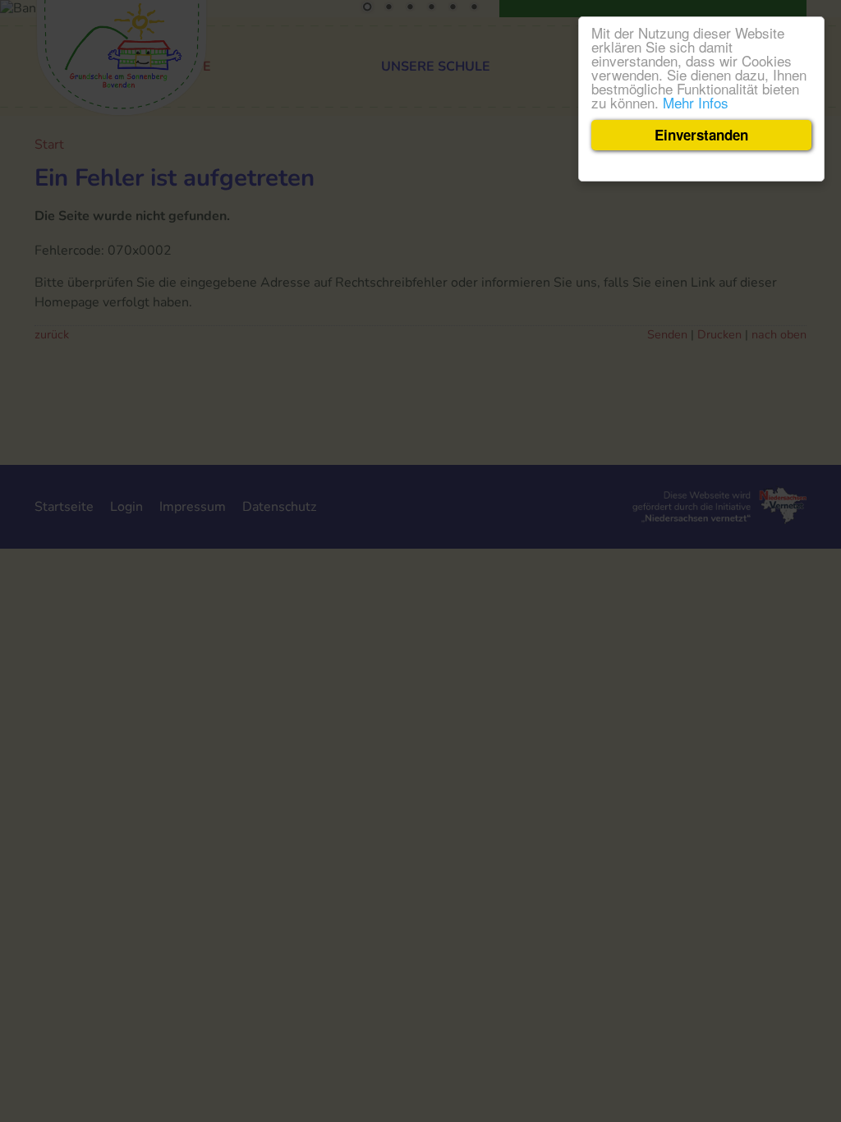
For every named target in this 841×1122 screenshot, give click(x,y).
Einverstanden (701, 135)
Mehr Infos (695, 102)
